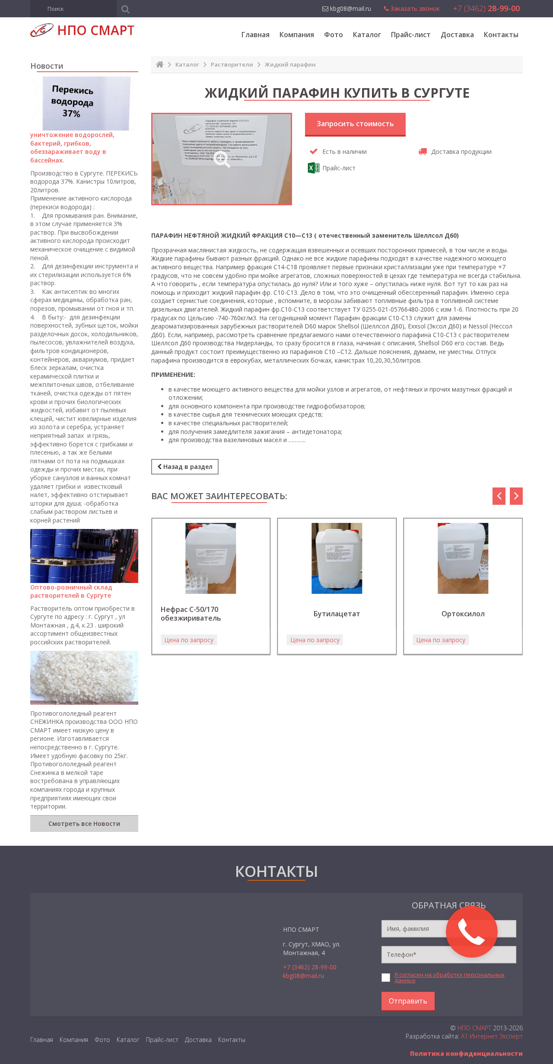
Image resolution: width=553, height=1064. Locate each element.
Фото (333, 34)
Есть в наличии (344, 151)
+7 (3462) (486, 8)
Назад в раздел (187, 466)
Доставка (457, 34)
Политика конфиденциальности (466, 1053)
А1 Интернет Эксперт (492, 1036)
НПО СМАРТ (474, 1028)
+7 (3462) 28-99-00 (310, 967)
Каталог (367, 34)
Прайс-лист (411, 34)
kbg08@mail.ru (303, 976)
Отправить (408, 1001)
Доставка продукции (461, 151)
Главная (256, 34)
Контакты (501, 34)
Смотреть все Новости (84, 823)
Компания (297, 34)
